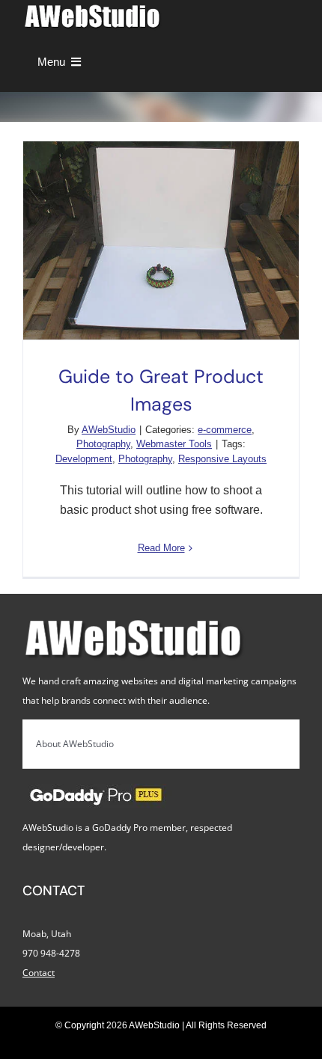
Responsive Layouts (222, 458)
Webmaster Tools (174, 443)
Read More (161, 547)
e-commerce (225, 429)
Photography (103, 443)
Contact (38, 972)
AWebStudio (109, 429)
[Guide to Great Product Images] (161, 240)
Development (83, 458)
